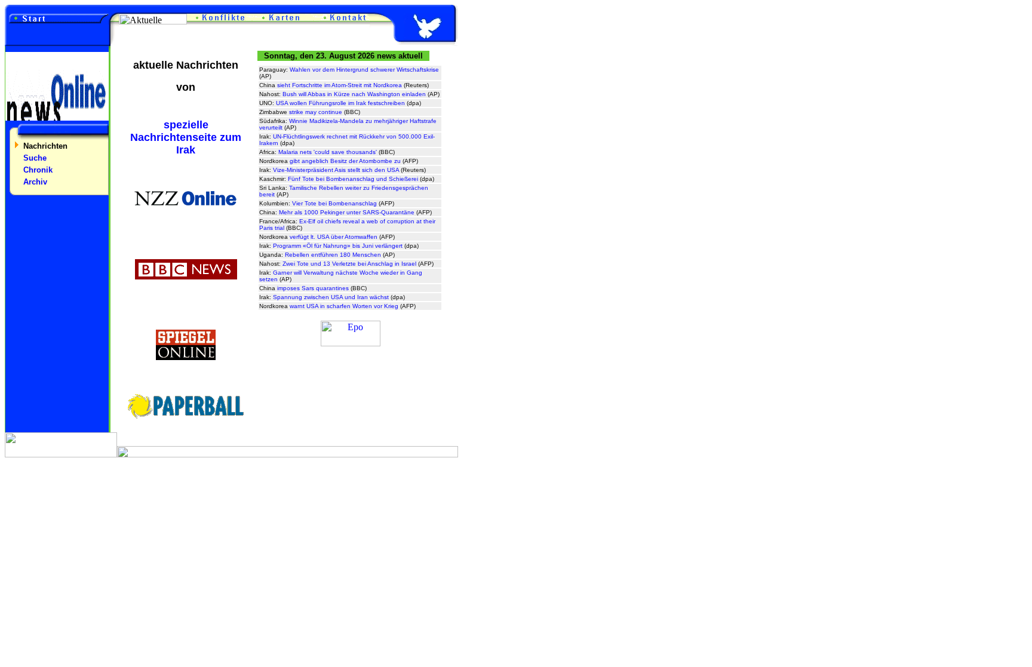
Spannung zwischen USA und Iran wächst (331, 297)
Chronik (38, 169)
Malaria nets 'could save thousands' (327, 152)
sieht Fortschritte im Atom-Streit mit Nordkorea (339, 85)
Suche (35, 157)
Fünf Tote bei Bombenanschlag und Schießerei (353, 179)
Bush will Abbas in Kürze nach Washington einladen (354, 94)
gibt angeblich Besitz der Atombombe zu (345, 161)
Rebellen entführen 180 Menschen (333, 254)
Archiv (35, 181)
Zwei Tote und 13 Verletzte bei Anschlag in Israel (349, 263)
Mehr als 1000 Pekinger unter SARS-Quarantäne (346, 212)
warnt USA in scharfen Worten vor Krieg (344, 306)
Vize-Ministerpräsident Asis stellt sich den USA (336, 170)
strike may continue (315, 112)
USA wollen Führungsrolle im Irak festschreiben (340, 103)
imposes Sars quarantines (313, 288)
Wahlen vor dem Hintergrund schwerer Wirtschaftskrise (364, 69)
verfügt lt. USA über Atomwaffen (333, 236)
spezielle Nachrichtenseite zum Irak (185, 137)
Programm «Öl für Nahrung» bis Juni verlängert (338, 245)
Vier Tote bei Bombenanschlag (334, 203)
